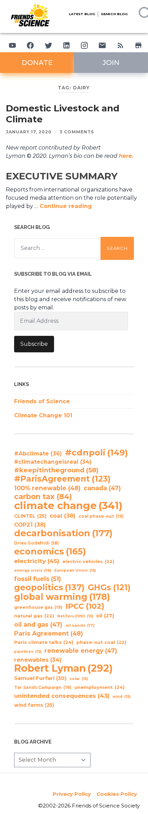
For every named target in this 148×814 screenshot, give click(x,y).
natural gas (34, 615)
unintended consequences (61, 695)
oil (105, 616)
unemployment (99, 687)
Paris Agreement (48, 633)
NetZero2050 (75, 616)
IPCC (84, 606)
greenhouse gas (38, 607)
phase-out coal (101, 642)
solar (79, 678)
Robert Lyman (63, 668)
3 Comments (77, 131)
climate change (68, 506)
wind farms (34, 705)
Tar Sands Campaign (42, 687)
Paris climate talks (43, 642)
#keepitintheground (56, 470)
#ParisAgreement (62, 479)
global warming (62, 597)
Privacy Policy (72, 794)
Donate (37, 62)
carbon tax (43, 497)
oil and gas (38, 624)
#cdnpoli (96, 452)
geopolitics (49, 587)
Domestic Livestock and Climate (62, 114)
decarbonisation (63, 533)
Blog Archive (33, 742)
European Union (75, 570)
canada (102, 488)
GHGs (109, 587)
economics (50, 551)
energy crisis (32, 570)
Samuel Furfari (40, 678)
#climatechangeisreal (53, 462)
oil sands (80, 625)
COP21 (30, 524)
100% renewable (47, 488)
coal (62, 515)
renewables (38, 660)
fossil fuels (37, 579)
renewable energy (80, 650)
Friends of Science (42, 401)
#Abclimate (38, 453)
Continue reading (66, 206)
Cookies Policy (116, 794)
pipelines (27, 651)
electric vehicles (88, 561)
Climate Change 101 (43, 415)
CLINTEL (30, 516)
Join (111, 62)
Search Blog (114, 14)
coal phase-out (101, 516)
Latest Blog (82, 14)
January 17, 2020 (29, 131)
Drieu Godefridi (36, 543)
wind (121, 696)
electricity (36, 560)
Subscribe (34, 344)
